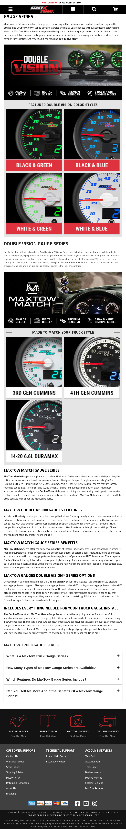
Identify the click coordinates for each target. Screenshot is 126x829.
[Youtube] (86, 803)
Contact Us (12, 756)
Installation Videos (56, 761)
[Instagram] (95, 803)
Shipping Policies (14, 772)
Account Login (92, 761)
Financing (11, 793)
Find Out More (18, 736)
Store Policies (13, 767)
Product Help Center (56, 756)
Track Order (91, 767)
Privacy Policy (13, 778)
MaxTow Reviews (94, 788)
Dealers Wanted (93, 772)
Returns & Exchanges (17, 783)
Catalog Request (94, 783)
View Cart (90, 756)
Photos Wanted (93, 778)
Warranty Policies (15, 761)
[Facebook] (77, 803)
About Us (11, 788)
